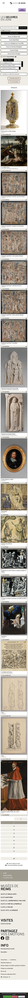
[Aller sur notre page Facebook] (2, 938)
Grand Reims (13, 960)
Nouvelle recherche (14, 78)
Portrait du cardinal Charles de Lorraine (10, 811)
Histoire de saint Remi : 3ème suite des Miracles (12, 315)
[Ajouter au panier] (26, 91)
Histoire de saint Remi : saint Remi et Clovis (11, 285)
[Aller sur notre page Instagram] (7, 938)
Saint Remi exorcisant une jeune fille (9, 388)
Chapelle (14, 50)
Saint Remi (3, 636)
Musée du (14, 47)
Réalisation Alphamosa (6, 962)
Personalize (21, 996)
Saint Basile (4, 511)
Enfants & (6, 924)
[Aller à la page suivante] (20, 818)
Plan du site (3, 971)
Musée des (14, 36)
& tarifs (8, 949)
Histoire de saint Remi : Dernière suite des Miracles (13, 196)
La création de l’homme (6, 672)
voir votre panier (14, 82)
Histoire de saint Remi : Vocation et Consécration (12, 226)
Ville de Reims (4, 960)
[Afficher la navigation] (4, 3)
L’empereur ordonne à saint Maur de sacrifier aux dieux (13, 598)
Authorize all (8, 996)
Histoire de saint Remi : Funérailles (9, 343)
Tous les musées (14, 33)
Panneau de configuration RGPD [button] (8, 974)
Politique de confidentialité (7, 968)
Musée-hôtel (14, 54)
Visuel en (8, 57)
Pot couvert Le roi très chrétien (8, 131)
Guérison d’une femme (6, 543)
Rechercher (23, 28)
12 (14, 858)
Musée (22, 10)
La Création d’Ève (5, 167)
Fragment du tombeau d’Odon (8, 434)
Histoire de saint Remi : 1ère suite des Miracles (12, 256)
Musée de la (14, 43)
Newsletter (4, 952)
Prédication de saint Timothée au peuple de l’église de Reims (13, 571)
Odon (2, 712)
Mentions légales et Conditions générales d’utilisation (13, 965)
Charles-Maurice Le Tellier (7, 479)
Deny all (15, 996)
